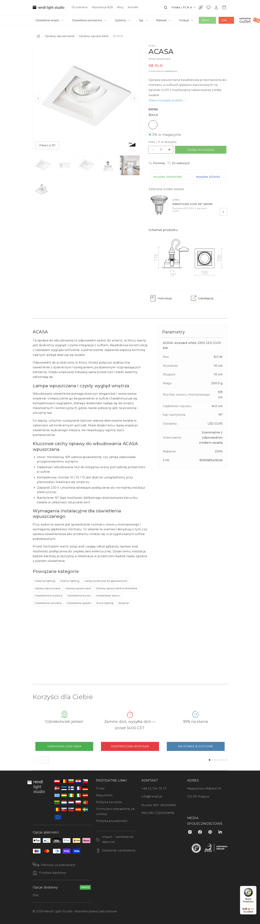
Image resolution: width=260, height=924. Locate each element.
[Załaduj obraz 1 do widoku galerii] (43, 165)
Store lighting (104, 603)
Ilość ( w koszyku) (162, 142)
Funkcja (184, 20)
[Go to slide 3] (215, 760)
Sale (224, 20)
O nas (100, 788)
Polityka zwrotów (109, 802)
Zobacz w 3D (47, 145)
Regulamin (104, 795)
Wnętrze (123, 603)
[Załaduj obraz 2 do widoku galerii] (64, 165)
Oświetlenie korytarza (48, 595)
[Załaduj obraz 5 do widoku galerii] (130, 165)
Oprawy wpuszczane (60, 36)
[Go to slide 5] (221, 760)
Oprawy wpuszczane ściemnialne (116, 588)
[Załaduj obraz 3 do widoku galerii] (86, 165)
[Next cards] (44, 759)
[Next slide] (134, 98)
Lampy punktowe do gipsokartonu (105, 580)
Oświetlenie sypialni (79, 603)
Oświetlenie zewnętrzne (87, 20)
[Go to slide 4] (218, 760)
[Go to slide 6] (223, 760)
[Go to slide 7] (226, 760)
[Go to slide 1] (209, 760)
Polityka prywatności (112, 821)
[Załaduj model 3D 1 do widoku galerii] (43, 187)
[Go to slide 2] (212, 760)
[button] (165, 7)
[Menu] (254, 888)
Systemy (120, 20)
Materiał (161, 20)
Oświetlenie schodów (48, 603)
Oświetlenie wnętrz (47, 20)
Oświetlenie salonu (108, 595)
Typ (141, 20)
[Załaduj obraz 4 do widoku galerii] (108, 165)
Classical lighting (45, 580)
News (205, 20)
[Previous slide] (38, 98)
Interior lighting (69, 580)
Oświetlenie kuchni (79, 595)
